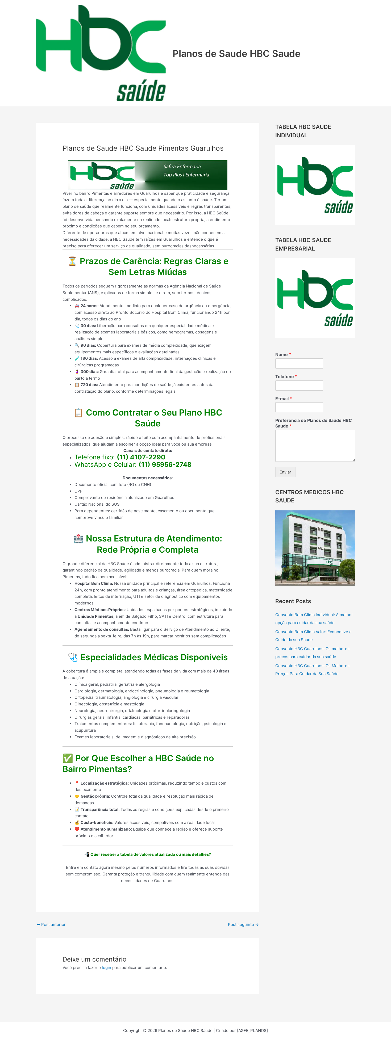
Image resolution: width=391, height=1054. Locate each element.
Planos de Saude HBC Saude (237, 53)
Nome (283, 354)
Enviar (285, 472)
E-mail (283, 398)
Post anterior (51, 924)
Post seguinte (243, 924)
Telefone (286, 376)
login (106, 967)
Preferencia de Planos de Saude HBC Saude (313, 423)
